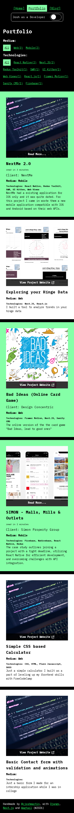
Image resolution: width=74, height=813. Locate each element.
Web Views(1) (12, 76)
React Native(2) (25, 62)
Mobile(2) (32, 47)
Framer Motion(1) (56, 76)
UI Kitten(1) (52, 69)
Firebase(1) (34, 83)
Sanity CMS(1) (13, 83)
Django (54, 804)
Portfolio (37, 8)
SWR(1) (34, 69)
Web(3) (18, 47)
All (7, 47)
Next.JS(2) (47, 62)
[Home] (19, 8)
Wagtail (26, 808)
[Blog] (55, 8)
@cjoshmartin (30, 804)
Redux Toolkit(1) (15, 69)
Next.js (8, 808)
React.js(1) (32, 76)
